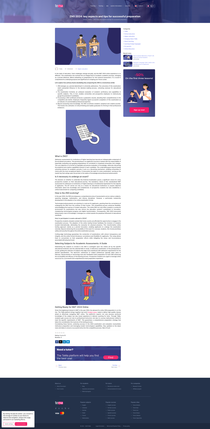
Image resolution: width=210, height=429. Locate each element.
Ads (107, 6)
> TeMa (125, 31)
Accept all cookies (21, 424)
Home (85, 19)
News (90, 19)
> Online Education (129, 49)
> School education (129, 34)
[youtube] (62, 408)
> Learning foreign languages (132, 44)
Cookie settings (9, 424)
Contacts (127, 6)
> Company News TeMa (130, 39)
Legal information (100, 426)
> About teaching (128, 41)
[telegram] (68, 408)
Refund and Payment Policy (114, 426)
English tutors (92, 312)
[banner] (88, 353)
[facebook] (56, 408)
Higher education (83, 69)
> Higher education (129, 36)
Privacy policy (126, 426)
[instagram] (59, 408)
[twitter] (60, 341)
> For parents (127, 46)
